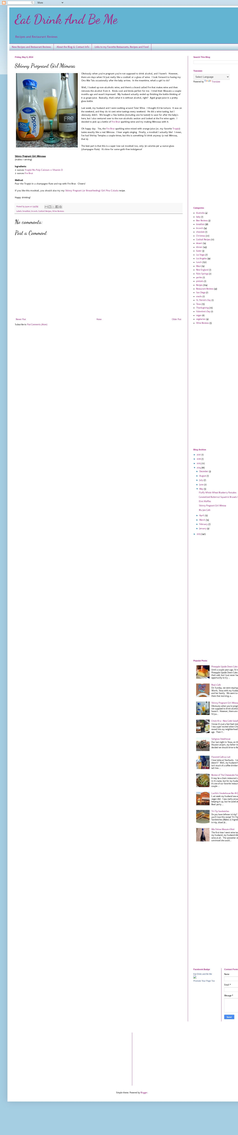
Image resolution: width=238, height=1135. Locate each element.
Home (99, 319)
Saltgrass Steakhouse (220, 739)
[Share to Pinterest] (60, 207)
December (204, 471)
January (203, 528)
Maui (198, 266)
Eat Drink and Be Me (202, 974)
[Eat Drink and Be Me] (194, 977)
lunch (199, 262)
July (201, 480)
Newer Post (21, 319)
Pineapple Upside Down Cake (224, 666)
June (201, 484)
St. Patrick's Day (203, 300)
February (203, 524)
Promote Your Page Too (204, 981)
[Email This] (46, 207)
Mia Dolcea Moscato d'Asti (222, 829)
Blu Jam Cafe (204, 510)
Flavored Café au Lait (220, 757)
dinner (199, 247)
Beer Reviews (202, 220)
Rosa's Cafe (216, 685)
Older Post (176, 319)
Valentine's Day (203, 311)
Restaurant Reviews (204, 288)
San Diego (200, 292)
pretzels (199, 281)
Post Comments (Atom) (37, 324)
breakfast (26, 211)
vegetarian (201, 319)
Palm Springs (202, 273)
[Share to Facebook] (57, 207)
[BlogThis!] (50, 207)
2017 (199, 454)
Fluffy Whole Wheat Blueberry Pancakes (217, 492)
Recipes (199, 285)
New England (202, 270)
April (202, 515)
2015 (199, 463)
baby (198, 217)
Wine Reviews (58, 211)
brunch (34, 211)
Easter (199, 251)
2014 (199, 467)
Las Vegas (200, 254)
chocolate (200, 232)
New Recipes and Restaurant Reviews (31, 47)
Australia (200, 213)
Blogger (144, 1092)
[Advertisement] (215, 144)
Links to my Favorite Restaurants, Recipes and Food (122, 47)
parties (199, 277)
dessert (199, 243)
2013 (199, 534)
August (203, 476)
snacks (199, 296)
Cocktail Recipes (44, 211)
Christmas (200, 235)
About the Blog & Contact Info (73, 47)
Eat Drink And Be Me (66, 19)
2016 (199, 459)
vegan (199, 315)
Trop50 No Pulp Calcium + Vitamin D (44, 169)
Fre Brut (116, 121)
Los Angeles (201, 258)
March (202, 520)
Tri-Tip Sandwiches (220, 811)
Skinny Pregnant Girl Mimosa (212, 505)
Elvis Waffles (205, 501)
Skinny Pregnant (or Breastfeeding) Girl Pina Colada (91, 190)
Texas (198, 304)
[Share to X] (53, 207)
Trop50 (176, 128)
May (201, 489)
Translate (216, 81)
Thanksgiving (202, 307)
